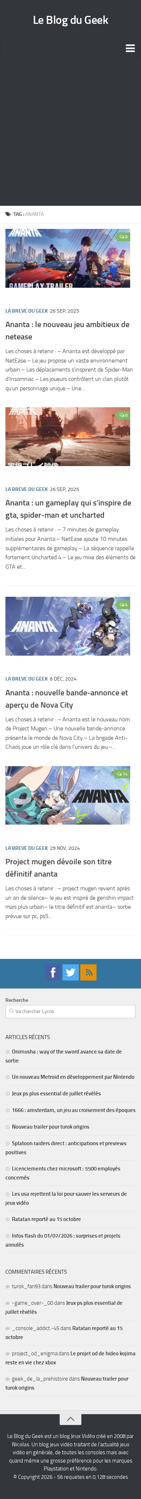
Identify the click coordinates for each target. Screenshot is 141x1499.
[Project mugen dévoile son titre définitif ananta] (67, 795)
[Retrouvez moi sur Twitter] (71, 978)
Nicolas (20, 1444)
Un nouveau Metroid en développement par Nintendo (73, 1077)
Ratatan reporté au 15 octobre (46, 1219)
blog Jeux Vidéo (77, 1436)
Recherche (16, 1000)
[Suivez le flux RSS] (88, 978)
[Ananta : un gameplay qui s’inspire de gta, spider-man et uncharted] (67, 436)
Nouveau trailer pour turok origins (50, 1127)
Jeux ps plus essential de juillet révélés (56, 1093)
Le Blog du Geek (70, 20)
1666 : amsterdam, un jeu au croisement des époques (74, 1110)
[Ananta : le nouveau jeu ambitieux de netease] (67, 258)
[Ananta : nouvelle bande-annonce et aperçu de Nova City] (67, 626)
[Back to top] (70, 1419)
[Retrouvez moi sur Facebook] (53, 978)
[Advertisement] (70, 131)
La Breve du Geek (26, 311)
